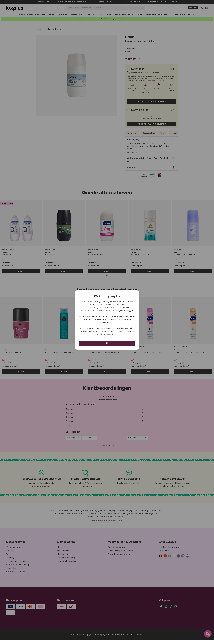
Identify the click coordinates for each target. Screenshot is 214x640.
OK (107, 343)
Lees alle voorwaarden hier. (107, 334)
